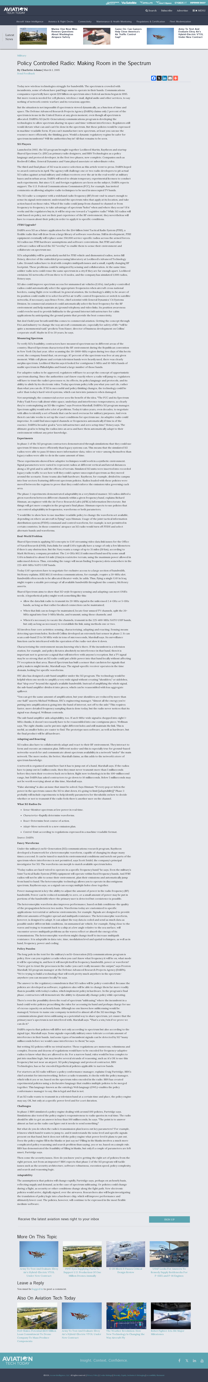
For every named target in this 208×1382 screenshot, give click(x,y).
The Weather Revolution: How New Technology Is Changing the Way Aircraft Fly (125, 1334)
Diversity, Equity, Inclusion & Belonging (129, 1375)
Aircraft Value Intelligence (29, 21)
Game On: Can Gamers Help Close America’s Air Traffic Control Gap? (128, 33)
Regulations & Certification (150, 21)
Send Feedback (26, 73)
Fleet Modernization (180, 21)
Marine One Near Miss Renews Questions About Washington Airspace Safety (64, 33)
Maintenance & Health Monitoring (114, 21)
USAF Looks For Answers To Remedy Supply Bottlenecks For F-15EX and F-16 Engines (169, 1272)
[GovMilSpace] (163, 2)
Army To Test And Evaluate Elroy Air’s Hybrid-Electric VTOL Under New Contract (190, 33)
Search (152, 10)
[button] (199, 10)
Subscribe (166, 10)
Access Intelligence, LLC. (60, 1375)
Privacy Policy (92, 1375)
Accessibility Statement (155, 1375)
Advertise (182, 10)
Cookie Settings (106, 1375)
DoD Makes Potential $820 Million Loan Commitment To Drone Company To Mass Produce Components (36, 1336)
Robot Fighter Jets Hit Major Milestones (167, 1332)
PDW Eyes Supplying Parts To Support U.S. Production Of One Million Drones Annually (82, 1272)
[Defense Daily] (198, 2)
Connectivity (85, 21)
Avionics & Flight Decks (60, 21)
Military (21, 55)
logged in (37, 1288)
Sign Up (169, 1219)
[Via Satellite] (129, 3)
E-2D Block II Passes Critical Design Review (125, 1270)
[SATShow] (146, 2)
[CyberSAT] (181, 3)
